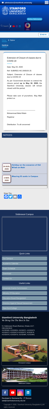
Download (7, 275)
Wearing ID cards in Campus (25, 172)
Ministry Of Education (11, 294)
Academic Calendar (10, 265)
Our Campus (8, 260)
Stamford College (10, 309)
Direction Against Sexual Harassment (17, 304)
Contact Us (7, 280)
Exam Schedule (9, 270)
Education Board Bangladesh (14, 299)
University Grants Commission (15, 289)
